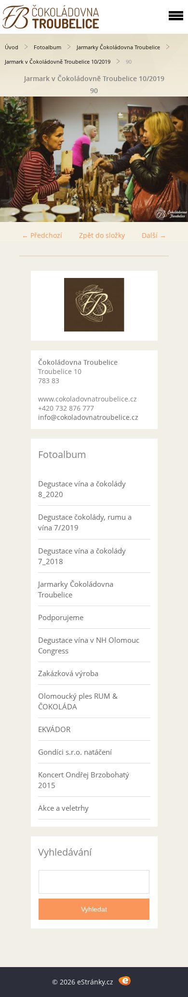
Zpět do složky (102, 235)
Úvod (11, 47)
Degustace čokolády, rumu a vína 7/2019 (85, 522)
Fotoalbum (47, 47)
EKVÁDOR (54, 729)
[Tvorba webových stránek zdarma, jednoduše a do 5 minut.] (124, 980)
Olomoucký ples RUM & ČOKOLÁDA (78, 701)
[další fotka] (172, 159)
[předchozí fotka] (16, 159)
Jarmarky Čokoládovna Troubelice (118, 47)
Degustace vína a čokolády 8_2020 (82, 489)
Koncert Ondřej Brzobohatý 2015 (83, 780)
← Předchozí (42, 235)
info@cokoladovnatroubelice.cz (88, 417)
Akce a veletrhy (63, 808)
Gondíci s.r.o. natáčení (75, 752)
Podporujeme (60, 617)
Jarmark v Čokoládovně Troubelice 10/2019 (57, 61)
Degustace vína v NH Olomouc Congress (88, 645)
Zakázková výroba (68, 673)
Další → (154, 235)
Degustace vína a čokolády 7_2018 (82, 556)
